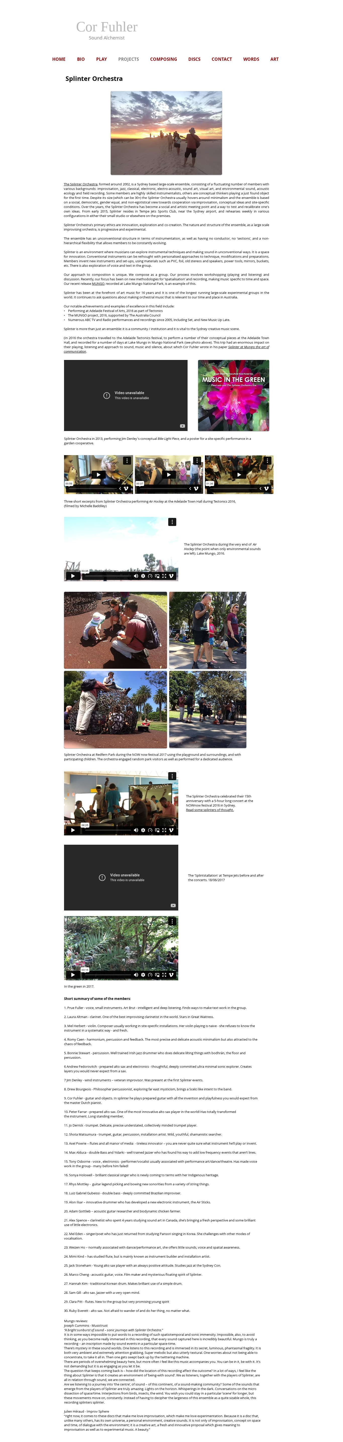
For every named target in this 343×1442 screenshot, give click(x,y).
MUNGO (98, 283)
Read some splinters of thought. (210, 810)
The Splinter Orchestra (80, 184)
